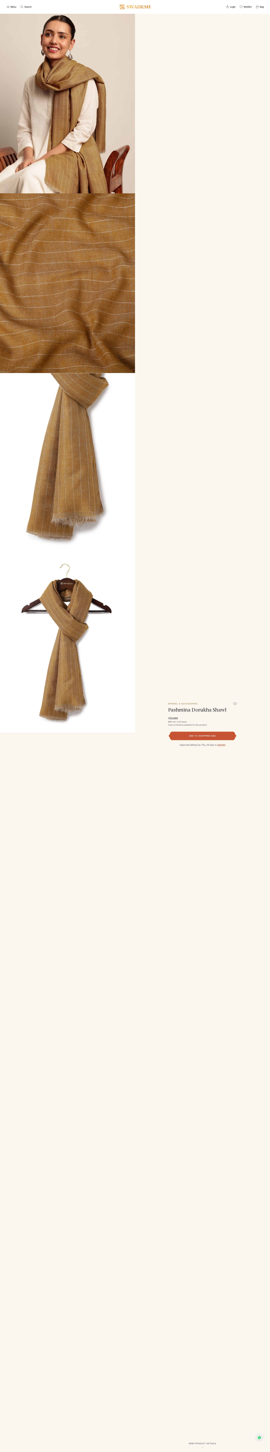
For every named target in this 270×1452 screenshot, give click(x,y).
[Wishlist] (235, 704)
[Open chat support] (259, 1437)
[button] (202, 736)
